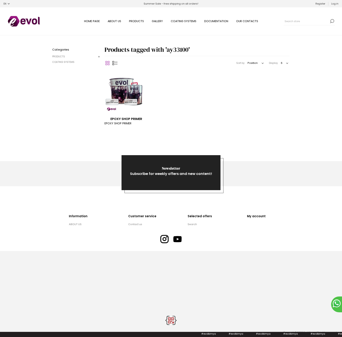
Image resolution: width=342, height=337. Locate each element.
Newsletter (171, 168)
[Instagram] (164, 239)
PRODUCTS (58, 56)
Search (332, 21)
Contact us (135, 224)
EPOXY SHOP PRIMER (126, 119)
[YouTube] (177, 239)
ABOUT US (75, 224)
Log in (334, 3)
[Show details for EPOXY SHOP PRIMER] (126, 91)
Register (320, 3)
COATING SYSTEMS (63, 62)
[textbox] (306, 21)
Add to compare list (108, 74)
